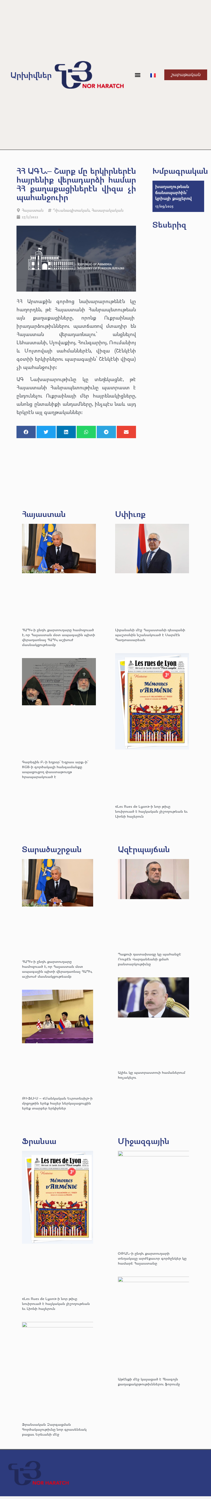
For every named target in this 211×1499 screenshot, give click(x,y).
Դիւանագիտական (71, 210)
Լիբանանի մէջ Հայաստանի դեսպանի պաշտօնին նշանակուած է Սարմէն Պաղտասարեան (150, 634)
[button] (137, 74)
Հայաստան (32, 210)
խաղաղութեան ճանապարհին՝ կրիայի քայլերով (173, 192)
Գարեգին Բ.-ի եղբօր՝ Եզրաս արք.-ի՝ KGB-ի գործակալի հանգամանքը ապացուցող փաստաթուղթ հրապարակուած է (55, 769)
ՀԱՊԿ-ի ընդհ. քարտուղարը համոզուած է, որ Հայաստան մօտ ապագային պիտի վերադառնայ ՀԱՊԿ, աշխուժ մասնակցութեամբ (58, 637)
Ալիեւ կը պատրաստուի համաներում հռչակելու (151, 1075)
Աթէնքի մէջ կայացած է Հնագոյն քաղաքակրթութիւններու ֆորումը (149, 1381)
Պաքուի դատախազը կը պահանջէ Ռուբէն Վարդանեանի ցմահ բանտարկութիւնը (149, 958)
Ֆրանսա (39, 1140)
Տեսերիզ (169, 224)
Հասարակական (107, 210)
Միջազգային (143, 1140)
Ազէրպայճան (144, 849)
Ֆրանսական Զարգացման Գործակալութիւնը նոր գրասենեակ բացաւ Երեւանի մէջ (54, 1429)
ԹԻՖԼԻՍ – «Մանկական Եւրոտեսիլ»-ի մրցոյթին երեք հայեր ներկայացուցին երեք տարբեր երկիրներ (57, 1103)
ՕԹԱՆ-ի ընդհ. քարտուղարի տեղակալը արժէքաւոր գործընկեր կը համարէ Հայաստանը (152, 1258)
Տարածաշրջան (52, 849)
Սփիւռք (130, 513)
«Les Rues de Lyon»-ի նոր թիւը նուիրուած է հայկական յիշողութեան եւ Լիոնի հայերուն (151, 811)
